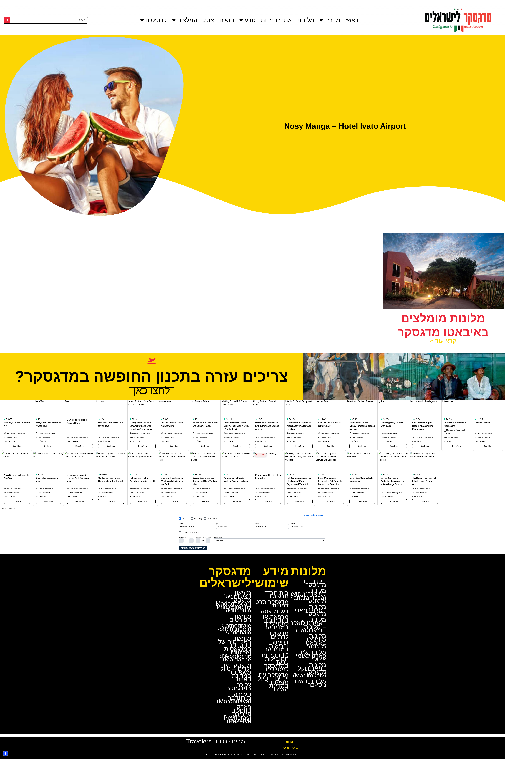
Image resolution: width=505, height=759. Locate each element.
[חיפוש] (7, 20)
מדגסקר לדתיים (278, 635)
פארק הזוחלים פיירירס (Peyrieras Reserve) (237, 714)
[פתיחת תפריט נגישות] (5, 753)
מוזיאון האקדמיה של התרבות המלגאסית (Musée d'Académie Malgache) (234, 649)
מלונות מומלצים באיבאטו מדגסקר (315, 641)
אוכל (208, 20)
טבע (250, 20)
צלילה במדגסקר (239, 687)
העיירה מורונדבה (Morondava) (234, 698)
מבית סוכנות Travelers (215, 741)
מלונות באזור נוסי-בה (309, 683)
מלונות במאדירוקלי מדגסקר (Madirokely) (309, 670)
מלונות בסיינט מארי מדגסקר (310, 610)
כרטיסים (156, 20)
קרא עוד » (443, 340)
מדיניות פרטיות (289, 747)
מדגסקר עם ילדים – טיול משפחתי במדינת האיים (273, 682)
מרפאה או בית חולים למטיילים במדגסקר (276, 622)
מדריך (332, 20)
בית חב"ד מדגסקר (314, 583)
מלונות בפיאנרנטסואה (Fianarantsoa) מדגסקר (306, 596)
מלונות (305, 20)
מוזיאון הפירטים (240, 618)
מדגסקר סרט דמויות (272, 604)
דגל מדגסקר (273, 611)
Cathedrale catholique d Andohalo (234, 629)
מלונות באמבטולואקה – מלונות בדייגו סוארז (307, 625)
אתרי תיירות (276, 20)
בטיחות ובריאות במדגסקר (276, 646)
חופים (226, 20)
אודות (289, 741)
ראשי (351, 20)
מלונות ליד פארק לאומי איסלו (311, 656)
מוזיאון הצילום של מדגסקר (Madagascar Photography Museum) (233, 601)
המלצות (187, 20)
